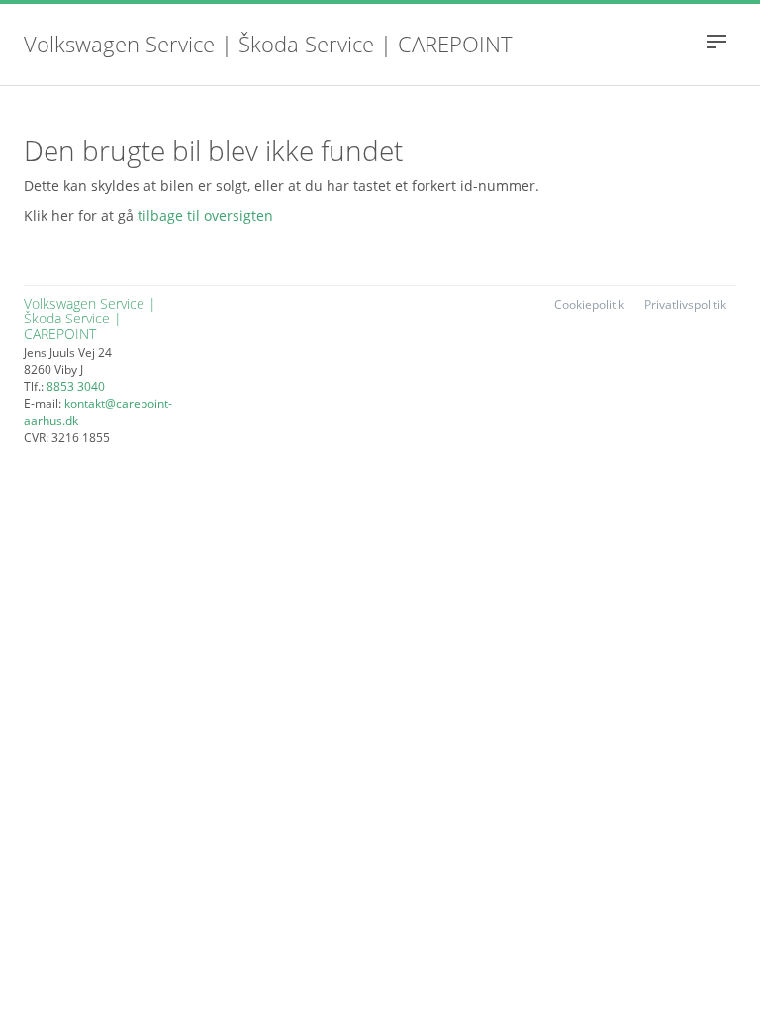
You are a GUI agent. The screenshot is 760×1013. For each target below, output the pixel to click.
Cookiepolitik (589, 304)
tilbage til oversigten (205, 215)
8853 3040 (76, 386)
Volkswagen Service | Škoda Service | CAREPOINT (268, 46)
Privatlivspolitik (685, 304)
